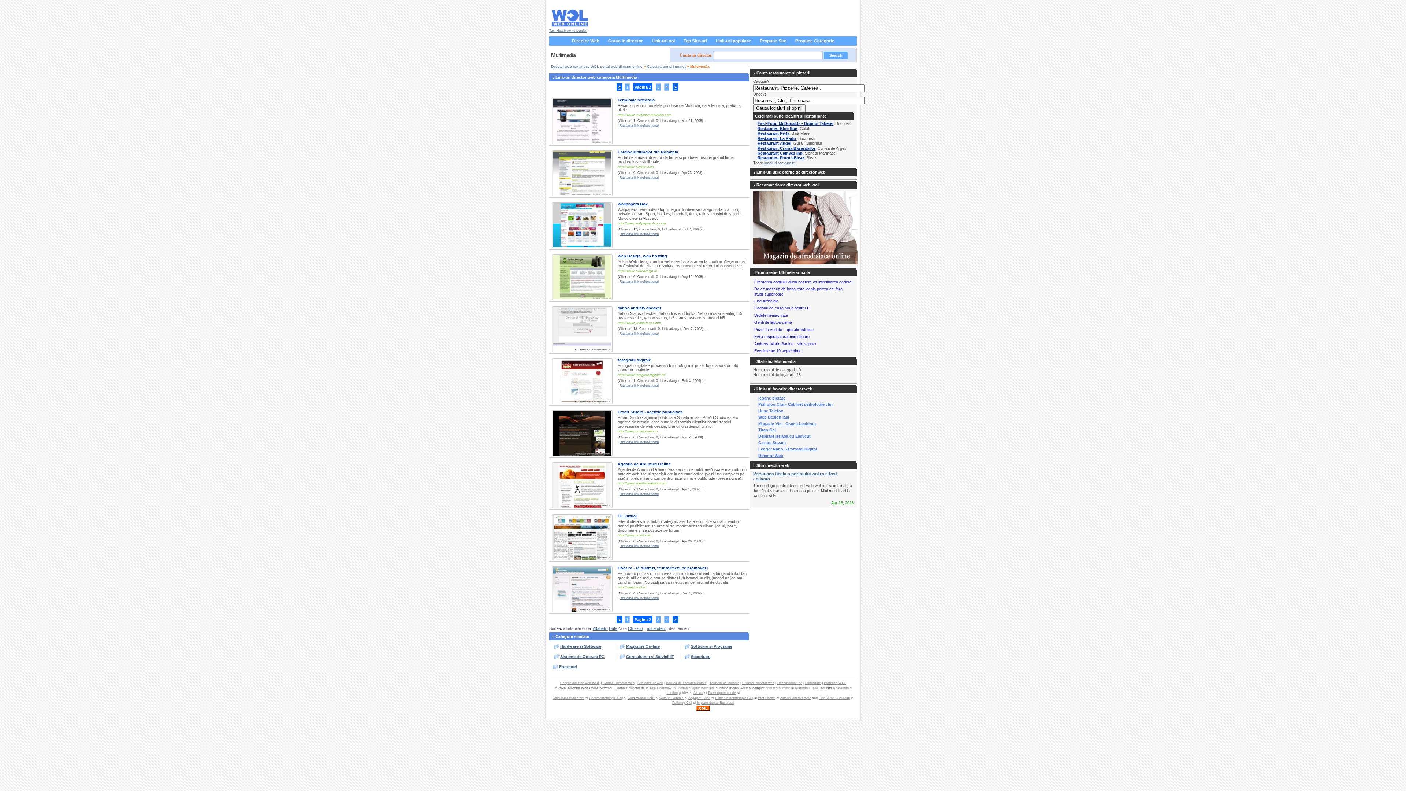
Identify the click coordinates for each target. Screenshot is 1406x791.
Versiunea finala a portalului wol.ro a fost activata (795, 476)
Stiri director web (650, 683)
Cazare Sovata (772, 443)
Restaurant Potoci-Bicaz (781, 158)
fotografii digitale (634, 360)
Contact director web (619, 683)
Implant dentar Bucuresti (715, 703)
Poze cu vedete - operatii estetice (784, 329)
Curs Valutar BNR (641, 698)
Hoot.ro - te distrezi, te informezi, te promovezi (663, 568)
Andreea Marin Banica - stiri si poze (785, 344)
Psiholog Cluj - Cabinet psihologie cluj (795, 404)
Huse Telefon (771, 411)
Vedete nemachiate (771, 315)
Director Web (585, 41)
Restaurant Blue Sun (777, 128)
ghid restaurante (778, 688)
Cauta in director (625, 41)
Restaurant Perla (773, 133)
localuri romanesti (779, 163)
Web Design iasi (773, 417)
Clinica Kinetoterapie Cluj (734, 698)
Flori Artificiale (766, 301)
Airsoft (698, 693)
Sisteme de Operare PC (582, 656)
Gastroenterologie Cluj (606, 698)
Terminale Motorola (636, 100)
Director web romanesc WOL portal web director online (597, 66)
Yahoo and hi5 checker (639, 308)
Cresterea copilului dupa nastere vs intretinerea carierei (803, 282)
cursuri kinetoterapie (795, 698)
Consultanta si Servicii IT (650, 656)
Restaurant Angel (774, 143)
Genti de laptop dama (773, 322)
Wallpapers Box (633, 204)
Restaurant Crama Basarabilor (786, 148)
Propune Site (773, 41)
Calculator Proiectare (568, 698)
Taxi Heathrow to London (568, 31)
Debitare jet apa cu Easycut (784, 436)
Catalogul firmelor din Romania (648, 152)
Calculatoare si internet (666, 66)
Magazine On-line (643, 646)
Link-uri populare (733, 41)
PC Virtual (627, 516)
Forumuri (568, 667)
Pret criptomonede (722, 693)
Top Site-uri (695, 41)
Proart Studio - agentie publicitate (650, 412)
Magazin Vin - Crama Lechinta (787, 424)
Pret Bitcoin (766, 698)
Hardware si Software (580, 646)
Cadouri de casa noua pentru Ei (782, 308)
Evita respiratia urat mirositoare (782, 336)
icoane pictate (771, 398)
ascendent (656, 628)
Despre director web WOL (580, 683)
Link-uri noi (663, 41)
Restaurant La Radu (777, 138)
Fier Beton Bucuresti (834, 698)
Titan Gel (767, 430)
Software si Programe (711, 646)
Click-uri (635, 628)
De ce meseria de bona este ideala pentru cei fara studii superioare (798, 291)
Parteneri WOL (835, 683)
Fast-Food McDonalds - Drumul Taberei (795, 123)
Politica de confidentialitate (686, 683)
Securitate (700, 656)
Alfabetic (600, 628)
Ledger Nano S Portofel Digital (787, 449)
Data (613, 628)
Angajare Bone (699, 698)
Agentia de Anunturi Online (644, 464)
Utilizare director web (758, 683)
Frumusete (765, 272)
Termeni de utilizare (724, 683)
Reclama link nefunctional (639, 125)
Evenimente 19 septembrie (777, 351)
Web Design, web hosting (642, 256)
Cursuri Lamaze (671, 698)
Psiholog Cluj (682, 703)
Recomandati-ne (789, 683)
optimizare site (703, 688)
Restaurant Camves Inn (780, 153)
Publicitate (813, 683)
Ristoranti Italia (806, 688)
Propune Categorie (814, 41)
